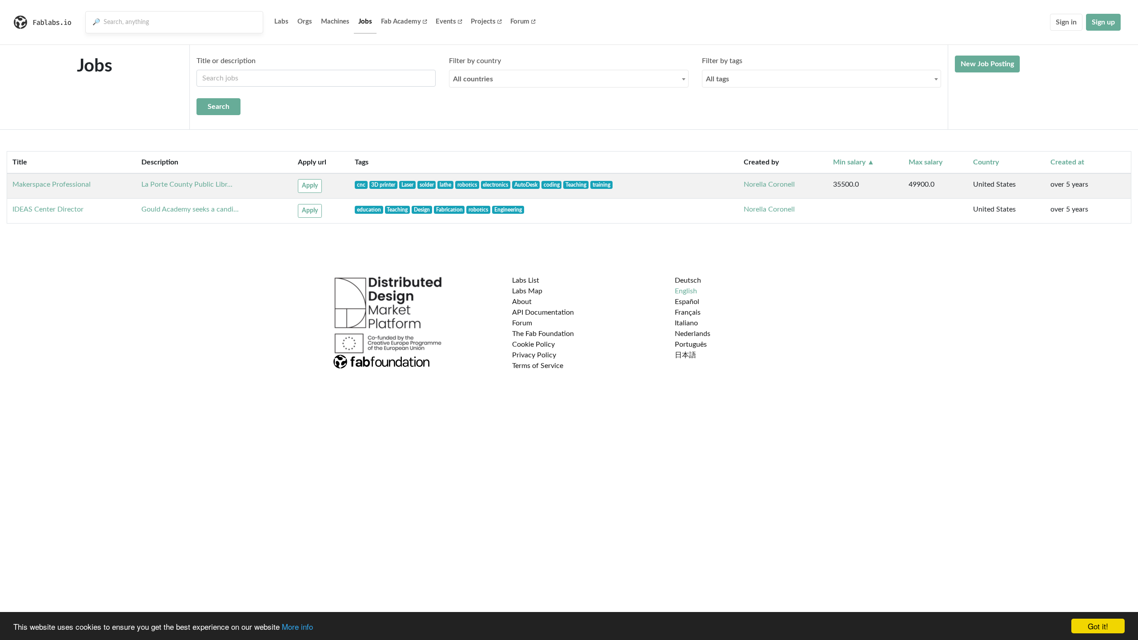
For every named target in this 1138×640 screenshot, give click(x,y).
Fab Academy (401, 21)
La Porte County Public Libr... (186, 184)
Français (688, 312)
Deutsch (688, 280)
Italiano (686, 323)
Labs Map (527, 291)
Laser (407, 185)
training (601, 185)
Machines (335, 21)
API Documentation (543, 312)
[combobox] (569, 79)
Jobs (365, 21)
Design (422, 209)
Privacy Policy (534, 355)
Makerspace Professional (51, 184)
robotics (467, 185)
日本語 (685, 355)
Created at (1067, 162)
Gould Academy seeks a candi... (190, 209)
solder (427, 185)
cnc (361, 185)
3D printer (383, 185)
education (369, 209)
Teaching (575, 185)
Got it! (1098, 626)
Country (986, 162)
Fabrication (449, 209)
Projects (483, 21)
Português (691, 344)
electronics (495, 185)
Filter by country (475, 60)
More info (297, 626)
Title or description (226, 60)
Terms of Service (537, 365)
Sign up (1103, 22)
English (686, 291)
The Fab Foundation (543, 333)
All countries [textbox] (473, 79)
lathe (445, 185)
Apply (310, 186)
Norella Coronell (769, 184)
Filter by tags (722, 60)
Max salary (925, 162)
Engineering (508, 209)
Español (687, 301)
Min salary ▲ (853, 162)
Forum (519, 21)
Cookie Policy (533, 344)
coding (552, 185)
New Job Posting (987, 64)
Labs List (525, 280)
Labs (281, 21)
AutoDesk (525, 185)
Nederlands (692, 333)
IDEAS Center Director (48, 209)
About (522, 301)
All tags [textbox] (717, 79)
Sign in (1066, 22)
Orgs (304, 21)
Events (446, 21)
